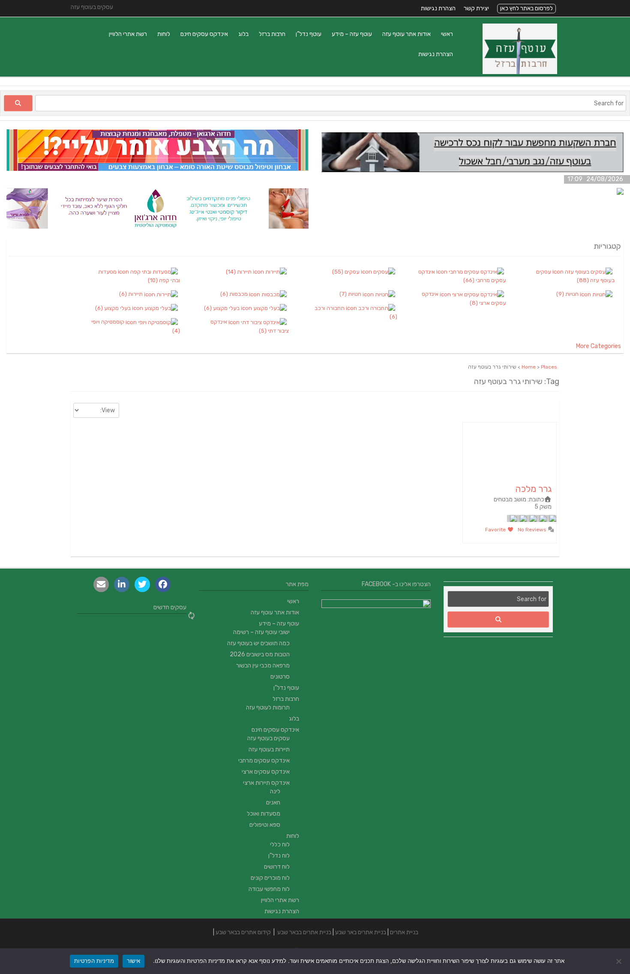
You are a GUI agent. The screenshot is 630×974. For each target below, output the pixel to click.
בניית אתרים (404, 932)
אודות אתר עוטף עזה (406, 34)
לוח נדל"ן (279, 855)
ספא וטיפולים (264, 824)
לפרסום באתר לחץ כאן (526, 8)
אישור (133, 960)
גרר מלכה (533, 488)
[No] (619, 961)
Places (549, 367)
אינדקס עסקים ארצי (266, 771)
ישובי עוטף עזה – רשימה (261, 632)
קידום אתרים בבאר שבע (243, 932)
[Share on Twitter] (142, 584)
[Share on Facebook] (163, 584)
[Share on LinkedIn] (121, 584)
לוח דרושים (277, 866)
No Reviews (533, 530)
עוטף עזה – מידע (352, 34)
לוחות (163, 34)
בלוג (243, 34)
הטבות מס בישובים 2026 (260, 654)
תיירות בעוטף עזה (269, 749)
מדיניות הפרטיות (94, 960)
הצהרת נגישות (438, 8)
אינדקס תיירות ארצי (266, 782)
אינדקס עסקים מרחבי (264, 760)
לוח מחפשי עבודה (269, 889)
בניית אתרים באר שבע (360, 932)
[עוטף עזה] (520, 72)
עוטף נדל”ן (308, 34)
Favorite (496, 530)
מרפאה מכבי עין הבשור (263, 665)
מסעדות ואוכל (263, 813)
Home (529, 367)
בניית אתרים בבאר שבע (304, 932)
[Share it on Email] (101, 584)
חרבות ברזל (272, 34)
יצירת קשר (476, 8)
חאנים (273, 802)
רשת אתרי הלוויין (128, 34)
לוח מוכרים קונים (270, 878)
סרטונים (280, 676)
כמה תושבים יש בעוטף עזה (258, 643)
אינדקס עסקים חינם (204, 34)
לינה (275, 791)
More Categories (598, 346)
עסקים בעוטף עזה (268, 738)
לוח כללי (280, 844)
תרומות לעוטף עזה (268, 707)
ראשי (447, 34)
